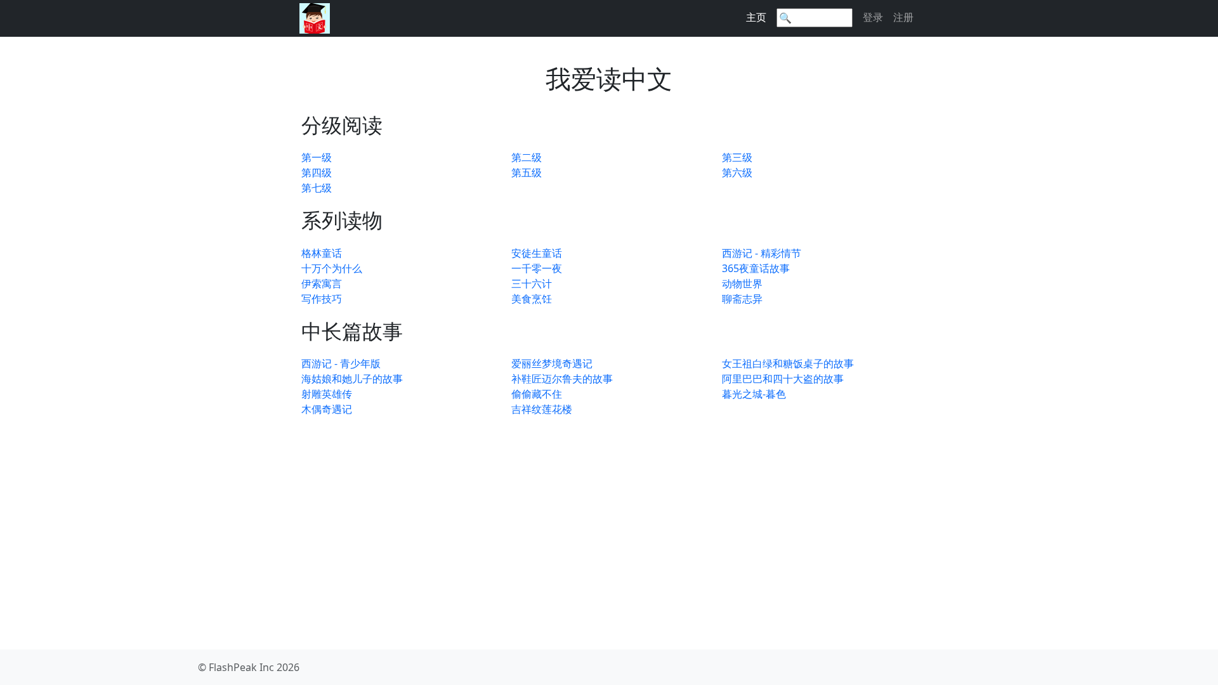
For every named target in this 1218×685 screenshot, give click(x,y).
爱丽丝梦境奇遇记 (552, 363)
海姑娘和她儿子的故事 (352, 379)
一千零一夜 (536, 268)
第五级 (526, 172)
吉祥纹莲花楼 (541, 409)
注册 (903, 17)
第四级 (316, 172)
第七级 (316, 188)
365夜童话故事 (756, 268)
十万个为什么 (331, 268)
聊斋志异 (742, 299)
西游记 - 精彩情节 (761, 253)
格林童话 (321, 253)
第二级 (526, 157)
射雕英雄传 (326, 394)
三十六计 (531, 283)
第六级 (737, 172)
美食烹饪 (531, 299)
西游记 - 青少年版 (341, 363)
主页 (756, 17)
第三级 (737, 157)
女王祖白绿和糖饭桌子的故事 (788, 363)
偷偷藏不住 (536, 394)
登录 (873, 17)
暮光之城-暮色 (754, 394)
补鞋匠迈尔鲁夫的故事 (562, 379)
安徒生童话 (536, 253)
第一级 (316, 157)
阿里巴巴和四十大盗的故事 (783, 379)
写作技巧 (321, 299)
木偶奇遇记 (326, 409)
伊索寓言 (321, 283)
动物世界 (742, 283)
